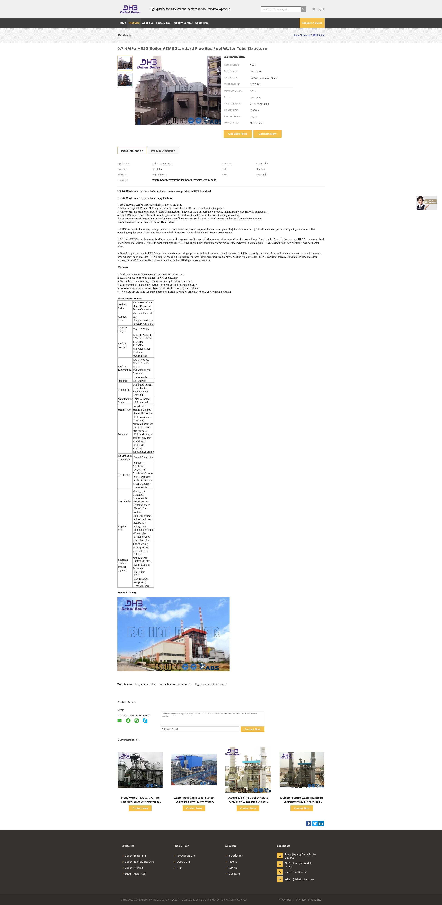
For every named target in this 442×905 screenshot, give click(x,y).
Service (232, 867)
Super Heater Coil (135, 873)
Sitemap (301, 899)
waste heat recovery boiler (175, 684)
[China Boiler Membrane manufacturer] (130, 9)
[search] (303, 9)
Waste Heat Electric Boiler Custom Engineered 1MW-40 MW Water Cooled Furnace (194, 801)
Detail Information (132, 150)
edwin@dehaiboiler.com (296, 879)
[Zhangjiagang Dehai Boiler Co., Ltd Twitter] (315, 823)
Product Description (163, 150)
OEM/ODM (183, 861)
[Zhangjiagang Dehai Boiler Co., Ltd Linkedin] (321, 823)
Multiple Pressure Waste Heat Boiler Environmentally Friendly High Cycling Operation (301, 801)
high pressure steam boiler (211, 684)
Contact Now (268, 134)
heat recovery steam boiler (139, 684)
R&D (179, 867)
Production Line (186, 855)
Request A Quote (312, 22)
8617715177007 (141, 715)
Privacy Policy (286, 899)
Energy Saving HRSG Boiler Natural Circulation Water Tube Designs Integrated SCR (247, 801)
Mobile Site (314, 899)
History (232, 861)
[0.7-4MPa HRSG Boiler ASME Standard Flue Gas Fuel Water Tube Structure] (125, 62)
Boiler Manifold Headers (139, 861)
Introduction (235, 855)
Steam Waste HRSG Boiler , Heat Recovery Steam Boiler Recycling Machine (140, 801)
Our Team (234, 873)
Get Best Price (237, 134)
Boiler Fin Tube (134, 867)
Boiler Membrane (135, 855)
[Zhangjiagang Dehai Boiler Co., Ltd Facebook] (308, 823)
